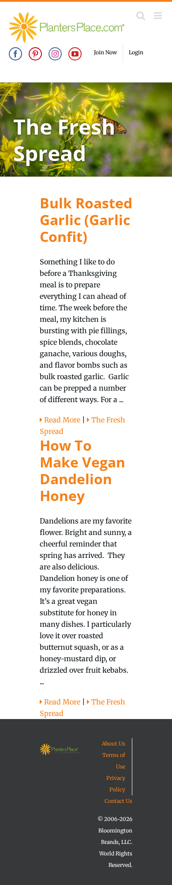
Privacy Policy (115, 784)
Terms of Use (113, 761)
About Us (113, 743)
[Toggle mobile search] (140, 15)
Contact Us (118, 801)
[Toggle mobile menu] (158, 15)
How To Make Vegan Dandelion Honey (82, 470)
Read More (61, 419)
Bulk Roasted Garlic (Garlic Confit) (86, 219)
